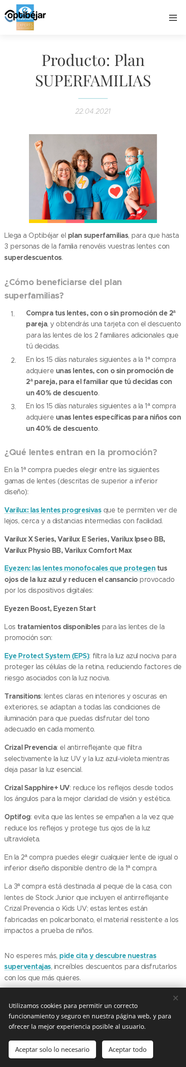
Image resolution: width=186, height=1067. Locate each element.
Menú (173, 17)
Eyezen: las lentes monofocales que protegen (79, 568)
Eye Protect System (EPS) (46, 655)
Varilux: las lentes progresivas (52, 510)
